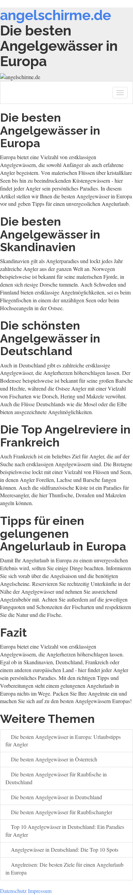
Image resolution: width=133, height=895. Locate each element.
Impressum (39, 890)
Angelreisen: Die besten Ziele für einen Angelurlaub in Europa (64, 868)
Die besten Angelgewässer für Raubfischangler (61, 812)
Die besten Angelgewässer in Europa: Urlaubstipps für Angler (63, 740)
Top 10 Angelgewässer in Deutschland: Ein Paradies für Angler (64, 830)
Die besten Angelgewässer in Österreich (53, 759)
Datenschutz (13, 890)
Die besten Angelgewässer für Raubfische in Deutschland (56, 778)
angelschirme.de (55, 15)
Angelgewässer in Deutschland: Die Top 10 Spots (64, 849)
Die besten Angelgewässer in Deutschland (56, 797)
